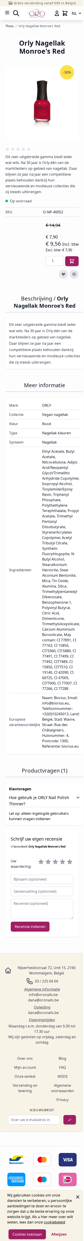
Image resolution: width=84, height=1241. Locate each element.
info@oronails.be (43, 994)
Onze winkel (25, 1076)
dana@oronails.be (43, 1000)
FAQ (62, 1067)
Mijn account (25, 1067)
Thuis (9, 26)
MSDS (63, 1076)
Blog (62, 1058)
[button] (18, 149)
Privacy (62, 1099)
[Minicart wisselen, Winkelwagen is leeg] (65, 13)
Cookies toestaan (27, 1234)
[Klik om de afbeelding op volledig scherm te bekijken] (42, 102)
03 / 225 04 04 (46, 981)
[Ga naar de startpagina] (36, 13)
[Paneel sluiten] (77, 1197)
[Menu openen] (7, 12)
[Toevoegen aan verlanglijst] (63, 274)
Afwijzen (59, 1234)
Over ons (25, 1058)
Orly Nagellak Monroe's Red (39, 26)
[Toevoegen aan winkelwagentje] (72, 261)
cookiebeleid (54, 1222)
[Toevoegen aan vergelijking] (74, 274)
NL (74, 13)
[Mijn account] (57, 13)
